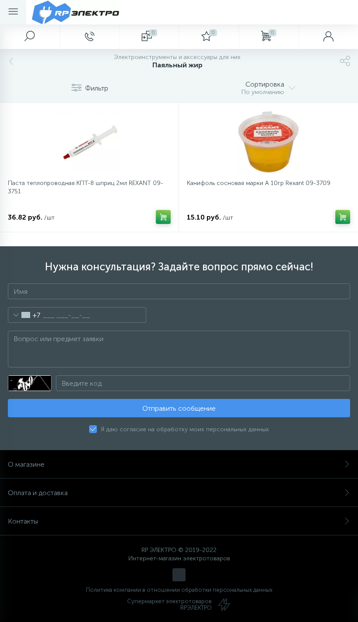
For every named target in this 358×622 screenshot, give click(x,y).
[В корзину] (163, 217)
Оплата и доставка (38, 493)
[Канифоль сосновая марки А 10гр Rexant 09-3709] (268, 142)
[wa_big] (179, 574)
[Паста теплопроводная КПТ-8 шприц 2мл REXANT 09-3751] (89, 142)
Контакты (23, 521)
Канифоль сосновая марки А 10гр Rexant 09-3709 (258, 183)
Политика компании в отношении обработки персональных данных (179, 590)
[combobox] (24, 315)
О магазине (26, 464)
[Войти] (328, 36)
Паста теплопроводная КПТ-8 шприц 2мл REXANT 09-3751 (85, 187)
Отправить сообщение (179, 408)
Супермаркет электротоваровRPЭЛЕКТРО (169, 604)
